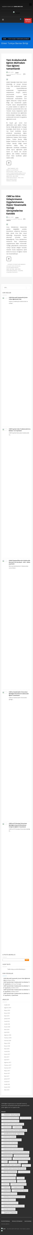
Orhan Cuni (6, 1184)
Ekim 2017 (6, 1057)
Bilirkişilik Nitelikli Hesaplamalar (22, 1158)
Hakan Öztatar (23, 1161)
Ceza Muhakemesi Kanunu (12, 267)
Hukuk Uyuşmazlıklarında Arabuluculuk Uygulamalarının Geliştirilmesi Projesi (16, 173)
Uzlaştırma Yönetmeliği (11, 272)
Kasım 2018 (7, 1027)
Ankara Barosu (7, 1127)
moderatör (21, 1178)
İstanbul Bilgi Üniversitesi (9, 1199)
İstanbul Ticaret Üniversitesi (10, 1203)
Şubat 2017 (7, 1079)
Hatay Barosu (27, 1165)
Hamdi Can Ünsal (18, 171)
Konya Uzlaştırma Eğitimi (9, 1175)
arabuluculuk (18, 1127)
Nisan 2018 (7, 1046)
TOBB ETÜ (6, 1187)
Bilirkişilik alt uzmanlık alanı (21, 1155)
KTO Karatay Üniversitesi (9, 1178)
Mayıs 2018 (7, 1043)
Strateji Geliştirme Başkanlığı (19, 1184)
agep (17, 168)
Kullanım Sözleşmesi (17, 1221)
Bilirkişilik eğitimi (7, 1158)
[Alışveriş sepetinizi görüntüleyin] (21, 20)
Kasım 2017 (7, 1054)
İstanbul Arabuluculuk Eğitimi (14, 1197)
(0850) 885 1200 (18, 6)
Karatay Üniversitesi (24, 1171)
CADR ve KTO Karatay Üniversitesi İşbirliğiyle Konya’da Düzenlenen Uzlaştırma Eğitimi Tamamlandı (18, 825)
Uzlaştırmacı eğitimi (20, 1190)
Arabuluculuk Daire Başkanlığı (15, 1130)
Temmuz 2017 (7, 1065)
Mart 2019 (6, 1016)
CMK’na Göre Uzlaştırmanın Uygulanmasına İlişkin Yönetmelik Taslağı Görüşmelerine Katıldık (16, 205)
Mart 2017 (6, 1076)
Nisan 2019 (7, 1013)
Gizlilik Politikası (5, 1221)
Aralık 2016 (7, 1084)
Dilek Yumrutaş (13, 1161)
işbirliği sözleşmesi (10, 1172)
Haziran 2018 (7, 1040)
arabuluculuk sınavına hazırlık (13, 1149)
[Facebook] (2, 2)
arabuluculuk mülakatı (9, 1136)
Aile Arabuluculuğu (26, 1118)
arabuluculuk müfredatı (12, 170)
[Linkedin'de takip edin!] (18, 1224)
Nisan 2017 (7, 1073)
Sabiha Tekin (9, 176)
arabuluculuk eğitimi (13, 1133)
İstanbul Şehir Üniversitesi (14, 1206)
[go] (28, 288)
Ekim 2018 (6, 1029)
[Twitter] (5, 2)
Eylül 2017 (6, 1059)
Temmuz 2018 (7, 1038)
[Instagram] (7, 2)
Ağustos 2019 (7, 1007)
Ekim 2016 (6, 1090)
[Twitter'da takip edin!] (13, 1224)
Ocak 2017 (6, 1081)
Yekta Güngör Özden (11, 179)
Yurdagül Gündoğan (11, 180)
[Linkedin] (10, 2)
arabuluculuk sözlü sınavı (10, 1143)
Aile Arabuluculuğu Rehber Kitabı (10, 1121)
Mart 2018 (6, 1048)
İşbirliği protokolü (9, 1209)
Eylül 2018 (6, 1032)
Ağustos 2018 (7, 1035)
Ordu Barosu (22, 1181)
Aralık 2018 (7, 1024)
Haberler (8, 75)
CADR (16, 73)
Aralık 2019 (7, 1005)
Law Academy (27, 1221)
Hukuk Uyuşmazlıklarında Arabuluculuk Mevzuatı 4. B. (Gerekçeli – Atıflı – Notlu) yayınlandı (19, 562)
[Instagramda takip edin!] (15, 1224)
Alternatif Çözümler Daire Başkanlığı (16, 264)
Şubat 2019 (7, 1018)
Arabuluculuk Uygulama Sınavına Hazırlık (16, 1152)
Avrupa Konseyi (10, 171)
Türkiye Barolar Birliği (11, 177)
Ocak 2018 (6, 1051)
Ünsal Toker (21, 177)
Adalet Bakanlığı (11, 168)
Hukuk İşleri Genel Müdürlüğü (14, 1168)
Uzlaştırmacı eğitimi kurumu (9, 1193)
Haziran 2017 (7, 1068)
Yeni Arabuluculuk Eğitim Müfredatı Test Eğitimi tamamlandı (16, 64)
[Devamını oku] (8, 165)
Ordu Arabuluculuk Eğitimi (9, 1181)
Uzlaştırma (20, 270)
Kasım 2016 (7, 1087)
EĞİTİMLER (28, 20)
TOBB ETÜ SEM (18, 1187)
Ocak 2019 (6, 1021)
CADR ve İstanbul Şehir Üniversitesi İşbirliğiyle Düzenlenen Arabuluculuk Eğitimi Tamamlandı (19, 693)
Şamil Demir (15, 176)
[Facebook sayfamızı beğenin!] (10, 1224)
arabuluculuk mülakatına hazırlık (12, 1140)
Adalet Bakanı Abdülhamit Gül (10, 1118)
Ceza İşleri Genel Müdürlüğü (13, 266)
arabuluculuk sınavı (10, 1146)
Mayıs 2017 (7, 1070)
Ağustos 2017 (7, 1062)
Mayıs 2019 (7, 1010)
